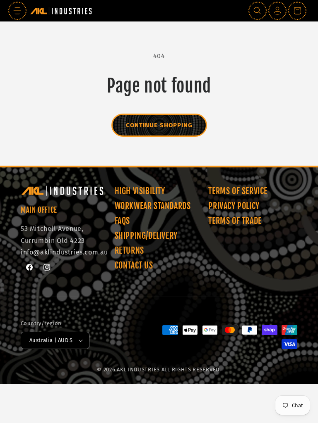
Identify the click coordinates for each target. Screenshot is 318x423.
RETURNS (129, 250)
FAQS (122, 221)
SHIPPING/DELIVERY (146, 236)
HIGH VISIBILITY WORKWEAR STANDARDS (153, 198)
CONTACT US (134, 265)
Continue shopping (159, 125)
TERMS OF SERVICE (237, 191)
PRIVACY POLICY (233, 206)
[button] (17, 11)
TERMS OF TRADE (234, 221)
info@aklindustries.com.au (64, 252)
